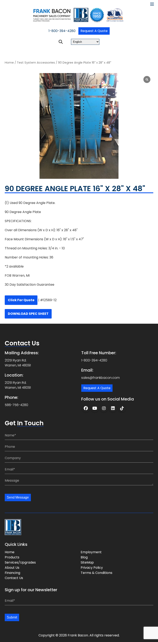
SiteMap (87, 562)
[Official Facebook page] (86, 408)
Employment (91, 552)
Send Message (18, 497)
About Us (12, 567)
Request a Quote (94, 30)
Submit (12, 617)
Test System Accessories (36, 62)
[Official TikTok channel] (122, 408)
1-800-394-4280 (62, 30)
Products (12, 557)
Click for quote (21, 300)
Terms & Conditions (96, 572)
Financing (12, 572)
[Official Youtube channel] (95, 408)
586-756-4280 (16, 405)
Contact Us (14, 578)
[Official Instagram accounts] (104, 408)
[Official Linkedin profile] (113, 408)
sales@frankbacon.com (100, 377)
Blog (84, 557)
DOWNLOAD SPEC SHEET (28, 313)
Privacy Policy (92, 567)
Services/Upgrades (20, 562)
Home (9, 62)
